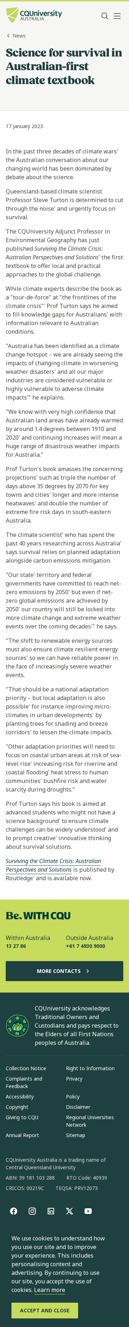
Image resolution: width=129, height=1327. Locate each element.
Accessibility (20, 1096)
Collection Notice (26, 1068)
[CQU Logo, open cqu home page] (34, 16)
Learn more (49, 1290)
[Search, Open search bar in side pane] (105, 16)
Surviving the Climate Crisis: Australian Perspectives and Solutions (53, 865)
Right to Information (90, 1068)
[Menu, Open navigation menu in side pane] (117, 16)
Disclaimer (78, 1106)
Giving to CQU (22, 1117)
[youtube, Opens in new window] (88, 1211)
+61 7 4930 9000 (85, 945)
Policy (73, 1096)
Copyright (17, 1106)
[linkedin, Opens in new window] (51, 1211)
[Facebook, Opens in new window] (14, 1211)
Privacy (74, 1078)
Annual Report (22, 1135)
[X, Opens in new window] (69, 1211)
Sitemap (75, 1135)
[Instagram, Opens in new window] (32, 1211)
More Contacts (59, 971)
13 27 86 (16, 945)
